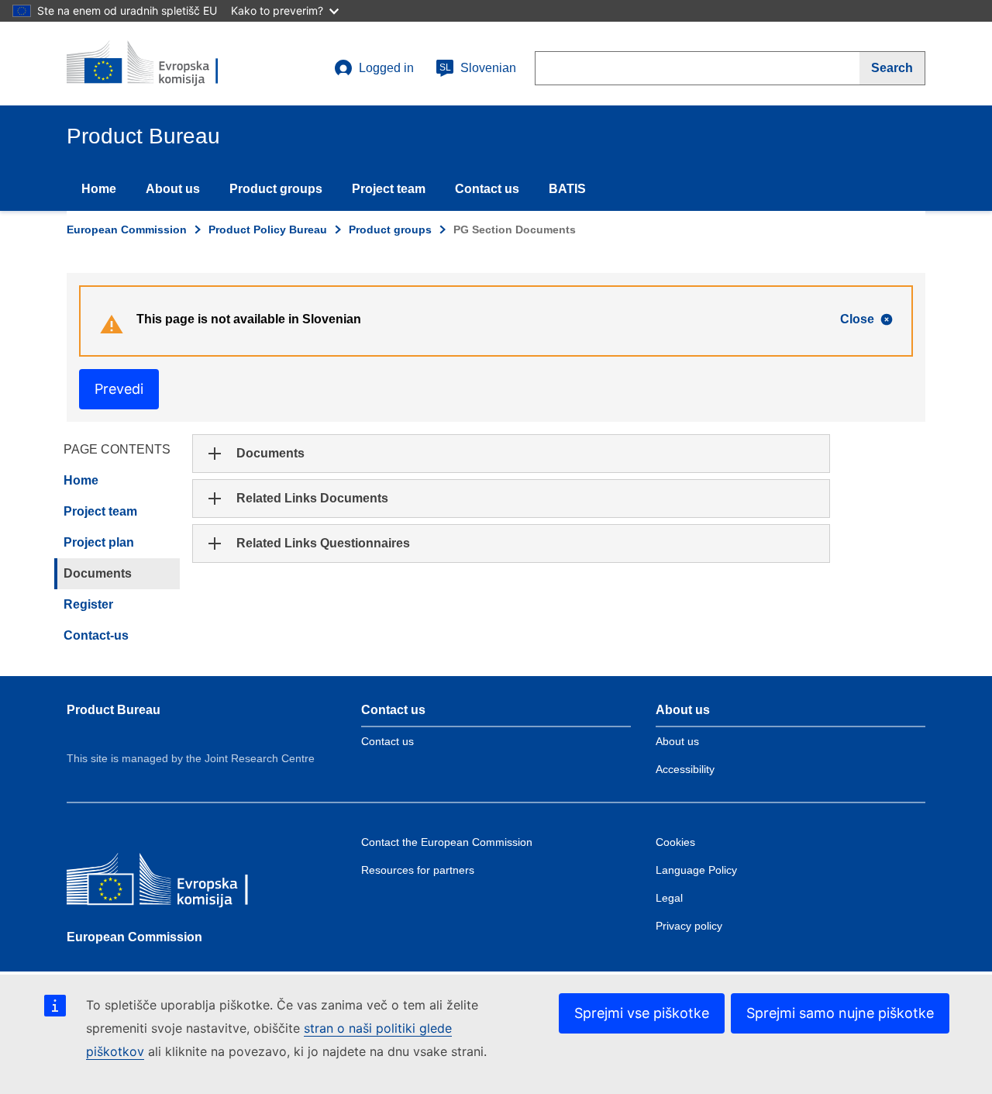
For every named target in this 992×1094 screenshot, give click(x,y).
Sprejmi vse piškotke (641, 1013)
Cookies (675, 842)
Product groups (275, 188)
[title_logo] (160, 63)
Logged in (386, 67)
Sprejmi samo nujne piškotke (840, 1013)
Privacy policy (689, 926)
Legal (669, 898)
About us (173, 188)
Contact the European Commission (446, 842)
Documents (98, 573)
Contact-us (96, 635)
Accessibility (685, 769)
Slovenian (477, 67)
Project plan (99, 542)
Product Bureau (113, 709)
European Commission (127, 229)
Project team (388, 188)
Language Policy (696, 870)
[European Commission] (179, 884)
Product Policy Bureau (267, 229)
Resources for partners (417, 870)
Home (98, 188)
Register (88, 604)
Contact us (487, 188)
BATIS (567, 188)
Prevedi (119, 389)
